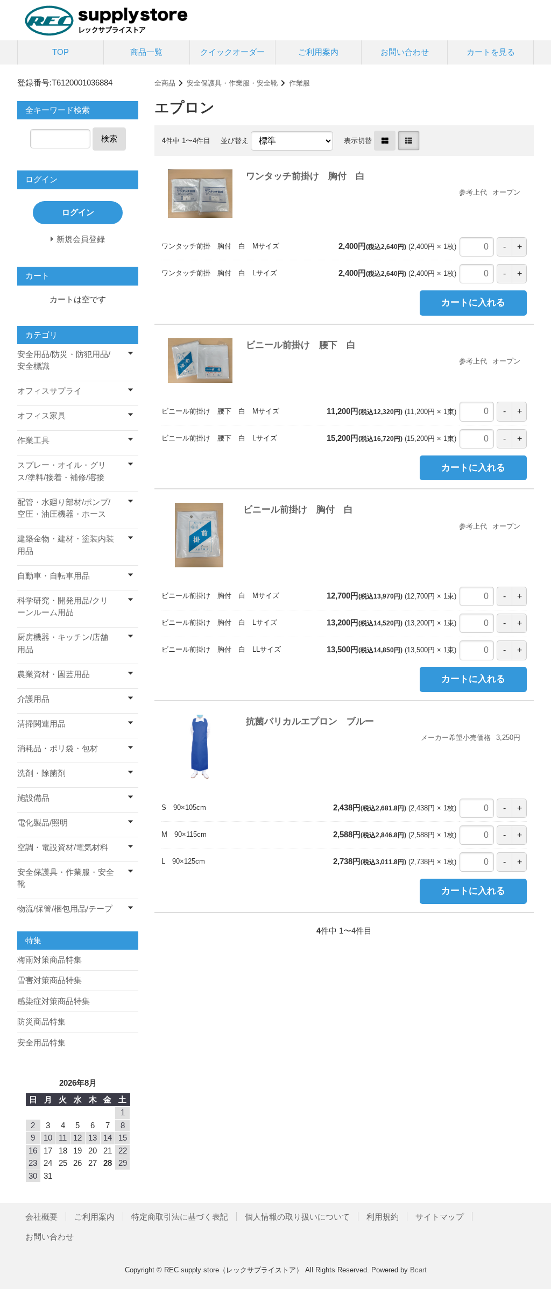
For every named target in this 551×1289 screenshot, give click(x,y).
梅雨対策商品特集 (49, 959)
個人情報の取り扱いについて (297, 1216)
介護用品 (33, 698)
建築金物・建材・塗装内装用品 (65, 545)
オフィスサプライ (49, 390)
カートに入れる (473, 302)
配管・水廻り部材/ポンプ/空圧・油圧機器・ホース (63, 508)
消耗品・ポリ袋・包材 (57, 748)
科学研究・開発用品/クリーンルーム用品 (62, 606)
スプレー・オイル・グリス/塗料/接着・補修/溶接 (61, 471)
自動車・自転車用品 (53, 575)
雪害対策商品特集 (49, 980)
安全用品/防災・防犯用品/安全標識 (63, 360)
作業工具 (33, 440)
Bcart (418, 1270)
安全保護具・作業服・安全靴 (232, 83)
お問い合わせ (404, 51)
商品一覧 (146, 51)
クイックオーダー (232, 51)
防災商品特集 (41, 1021)
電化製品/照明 (42, 822)
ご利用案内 (318, 51)
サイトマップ (439, 1216)
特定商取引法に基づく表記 (179, 1216)
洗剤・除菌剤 (41, 773)
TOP (60, 51)
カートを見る (491, 51)
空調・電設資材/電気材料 (62, 847)
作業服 (299, 83)
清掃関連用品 (41, 723)
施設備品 (33, 797)
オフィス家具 (41, 415)
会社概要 (41, 1216)
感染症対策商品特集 (53, 1001)
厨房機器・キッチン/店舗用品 (62, 643)
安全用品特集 (41, 1042)
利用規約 (382, 1216)
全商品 (164, 83)
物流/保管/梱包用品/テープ (64, 908)
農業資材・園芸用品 (53, 674)
